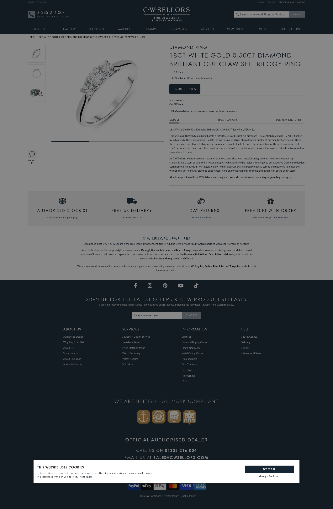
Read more (86, 476)
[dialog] (166, 472)
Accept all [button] (270, 469)
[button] (270, 476)
